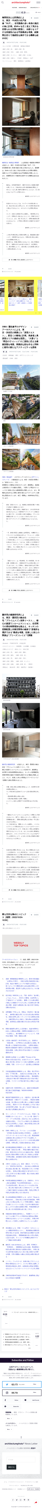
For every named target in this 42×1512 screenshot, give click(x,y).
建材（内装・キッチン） (10, 55)
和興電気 (19, 646)
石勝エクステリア (8, 649)
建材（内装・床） (8, 49)
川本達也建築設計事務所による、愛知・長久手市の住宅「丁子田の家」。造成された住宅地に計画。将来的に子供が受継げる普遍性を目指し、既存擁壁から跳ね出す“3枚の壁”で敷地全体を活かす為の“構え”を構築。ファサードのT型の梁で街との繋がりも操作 (22, 1077)
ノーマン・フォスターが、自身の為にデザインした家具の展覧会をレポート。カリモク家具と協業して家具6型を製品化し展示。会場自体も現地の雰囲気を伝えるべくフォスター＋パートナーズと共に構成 (22, 1264)
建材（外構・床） (21, 664)
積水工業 (26, 649)
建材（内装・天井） (9, 52)
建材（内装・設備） (9, 664)
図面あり (26, 58)
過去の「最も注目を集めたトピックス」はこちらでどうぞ (21, 1290)
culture (25, 352)
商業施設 (11, 355)
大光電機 (26, 646)
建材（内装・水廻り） (9, 58)
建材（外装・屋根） (21, 652)
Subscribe (16, 1406)
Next (39, 313)
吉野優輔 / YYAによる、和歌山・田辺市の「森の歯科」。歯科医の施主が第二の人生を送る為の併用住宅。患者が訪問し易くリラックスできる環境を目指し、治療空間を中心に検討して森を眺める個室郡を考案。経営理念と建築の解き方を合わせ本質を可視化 (22, 1018)
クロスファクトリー (9, 646)
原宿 (16, 358)
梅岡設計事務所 (25, 46)
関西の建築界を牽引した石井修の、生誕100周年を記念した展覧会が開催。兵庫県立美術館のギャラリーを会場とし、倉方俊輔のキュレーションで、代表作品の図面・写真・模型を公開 (22, 1032)
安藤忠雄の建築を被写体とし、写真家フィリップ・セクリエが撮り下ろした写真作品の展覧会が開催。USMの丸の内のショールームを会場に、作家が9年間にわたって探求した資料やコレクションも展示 (22, 1217)
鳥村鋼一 (31, 667)
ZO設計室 (23, 643)
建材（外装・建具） (9, 655)
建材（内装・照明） (22, 52)
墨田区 (30, 664)
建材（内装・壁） (20, 49)
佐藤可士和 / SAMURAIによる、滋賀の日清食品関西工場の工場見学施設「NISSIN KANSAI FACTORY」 (22, 1090)
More (8, 1418)
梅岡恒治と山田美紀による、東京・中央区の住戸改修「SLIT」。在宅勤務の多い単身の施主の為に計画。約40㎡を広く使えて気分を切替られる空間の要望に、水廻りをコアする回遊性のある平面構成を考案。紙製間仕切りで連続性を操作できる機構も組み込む (20, 27)
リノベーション (7, 61)
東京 (15, 61)
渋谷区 (5, 355)
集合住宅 (12, 667)
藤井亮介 (24, 667)
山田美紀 (27, 61)
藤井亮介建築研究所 (8, 764)
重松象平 (5, 358)
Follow (34, 1384)
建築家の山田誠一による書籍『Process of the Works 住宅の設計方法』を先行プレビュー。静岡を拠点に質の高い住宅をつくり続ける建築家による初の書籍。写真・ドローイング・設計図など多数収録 (22, 1060)
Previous (36, 313)
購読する (11, 1467)
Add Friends (35, 1400)
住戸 (31, 58)
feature (23, 42)
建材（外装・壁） (8, 652)
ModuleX (5, 643)
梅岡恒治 (20, 61)
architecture (12, 42)
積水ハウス (18, 649)
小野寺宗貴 (16, 46)
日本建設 (33, 646)
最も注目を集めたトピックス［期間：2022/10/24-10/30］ (14, 917)
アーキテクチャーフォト (10, 959)
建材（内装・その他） (25, 55)
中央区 (20, 58)
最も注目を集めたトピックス (11, 928)
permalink (18, 271)
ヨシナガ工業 (7, 46)
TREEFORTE (14, 643)
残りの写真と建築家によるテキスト (22, 260)
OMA (11, 358)
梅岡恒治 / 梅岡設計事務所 (10, 162)
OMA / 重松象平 (7, 477)
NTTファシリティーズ (26, 355)
